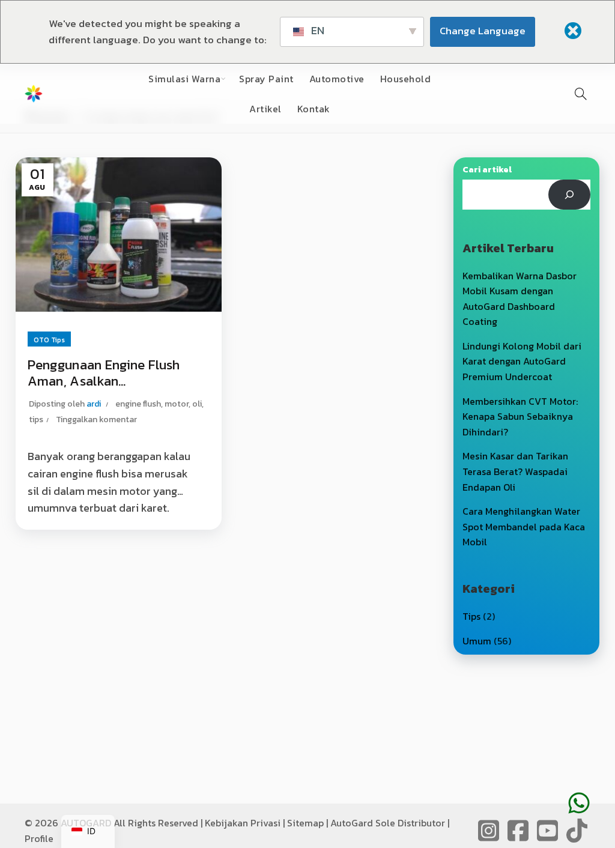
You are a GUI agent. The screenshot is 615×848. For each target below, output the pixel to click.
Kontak (313, 108)
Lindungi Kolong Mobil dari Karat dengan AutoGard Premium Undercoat (521, 361)
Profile (39, 838)
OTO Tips (49, 340)
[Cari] (569, 194)
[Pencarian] (580, 94)
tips (36, 419)
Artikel (265, 108)
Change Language (483, 30)
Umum (476, 641)
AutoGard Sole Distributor (387, 823)
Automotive (337, 78)
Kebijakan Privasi (242, 823)
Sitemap (305, 823)
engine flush (138, 404)
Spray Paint (266, 78)
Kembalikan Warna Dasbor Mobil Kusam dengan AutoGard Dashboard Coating (519, 298)
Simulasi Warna (184, 78)
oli (197, 404)
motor (177, 404)
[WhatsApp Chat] (579, 785)
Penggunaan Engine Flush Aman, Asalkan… (104, 373)
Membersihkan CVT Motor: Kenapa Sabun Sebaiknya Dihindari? (520, 416)
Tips (471, 616)
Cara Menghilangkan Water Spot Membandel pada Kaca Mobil (523, 526)
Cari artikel (487, 169)
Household (405, 78)
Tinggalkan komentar (96, 419)
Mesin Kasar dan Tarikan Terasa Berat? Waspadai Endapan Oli (515, 471)
